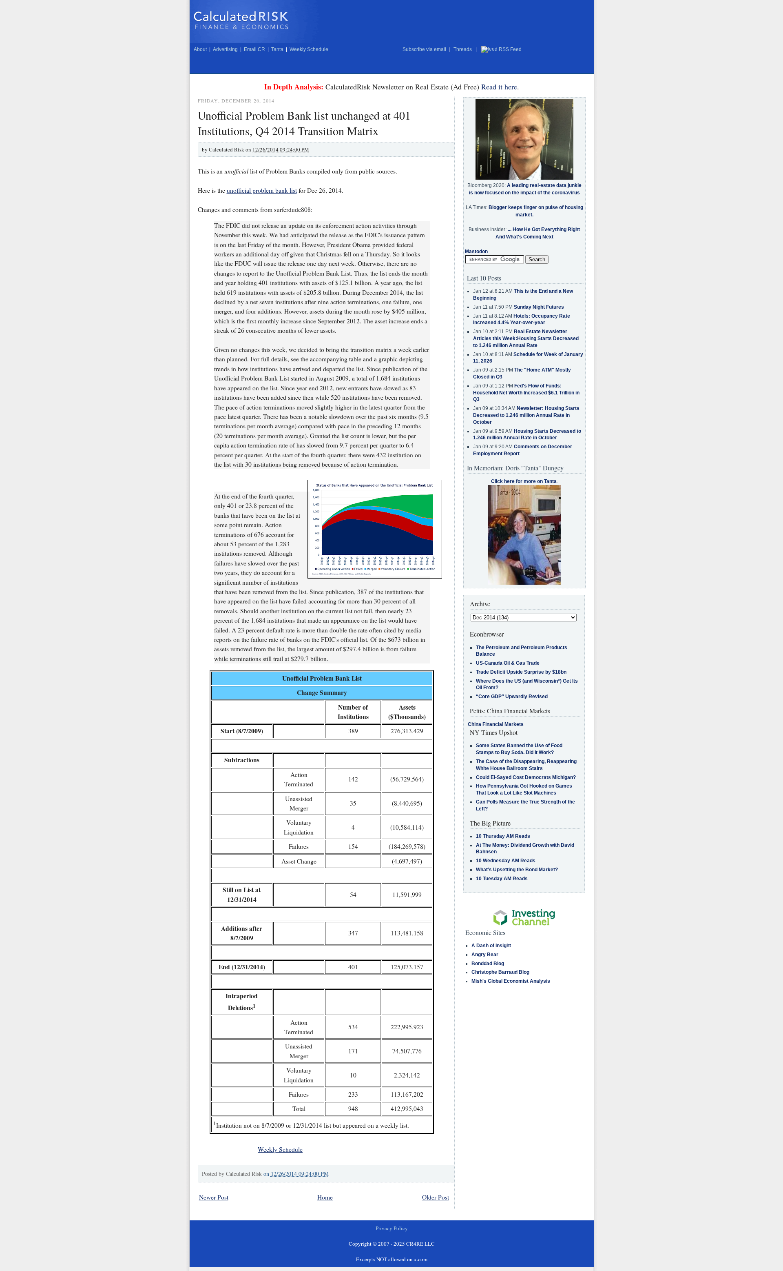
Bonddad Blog (487, 963)
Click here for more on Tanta (524, 481)
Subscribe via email (424, 49)
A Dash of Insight (491, 945)
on (296, 1174)
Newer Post (213, 1197)
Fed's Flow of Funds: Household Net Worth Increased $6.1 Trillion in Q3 (526, 393)
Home (325, 1197)
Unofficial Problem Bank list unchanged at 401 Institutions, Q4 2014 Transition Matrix (304, 122)
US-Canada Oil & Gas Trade (508, 663)
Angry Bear (484, 954)
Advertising (225, 49)
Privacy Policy (392, 1228)
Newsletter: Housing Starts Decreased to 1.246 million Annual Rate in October (526, 415)
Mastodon (476, 251)
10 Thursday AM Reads (503, 836)
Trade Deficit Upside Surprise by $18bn (521, 672)
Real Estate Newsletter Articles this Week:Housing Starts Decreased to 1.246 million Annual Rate (526, 338)
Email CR (254, 49)
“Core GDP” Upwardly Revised (512, 696)
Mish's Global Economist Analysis (510, 981)
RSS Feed (510, 49)
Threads (462, 49)
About (200, 49)
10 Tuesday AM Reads (502, 878)
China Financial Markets (496, 724)
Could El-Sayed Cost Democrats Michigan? (526, 777)
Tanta (277, 49)
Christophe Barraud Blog (500, 972)
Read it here (499, 86)
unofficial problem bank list (262, 190)
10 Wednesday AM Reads (505, 861)
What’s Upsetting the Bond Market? (517, 870)
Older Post (435, 1197)
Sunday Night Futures (539, 307)
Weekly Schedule (309, 49)
